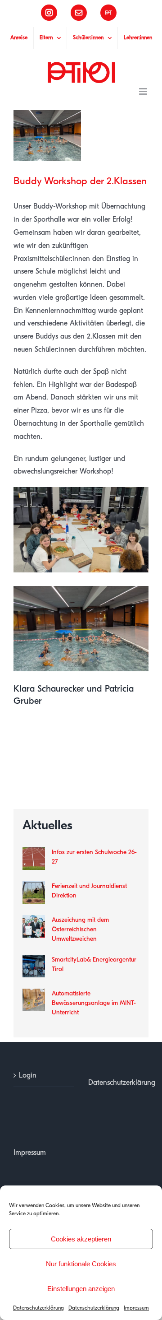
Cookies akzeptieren (81, 1239)
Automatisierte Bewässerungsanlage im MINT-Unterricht (94, 1003)
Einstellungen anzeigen (81, 1288)
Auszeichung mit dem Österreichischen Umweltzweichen (80, 929)
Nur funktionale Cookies (81, 1264)
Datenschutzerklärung (38, 1308)
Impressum (136, 1308)
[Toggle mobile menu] (143, 91)
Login (27, 1075)
